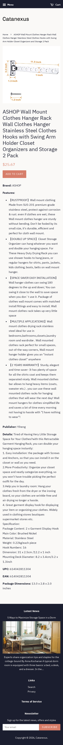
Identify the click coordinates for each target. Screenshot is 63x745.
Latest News (31, 611)
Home (5, 34)
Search (31, 687)
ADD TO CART (14, 174)
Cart (57, 4)
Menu (10, 4)
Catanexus (41, 737)
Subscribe (49, 727)
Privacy (32, 691)
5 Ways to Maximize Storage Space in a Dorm (31, 617)
